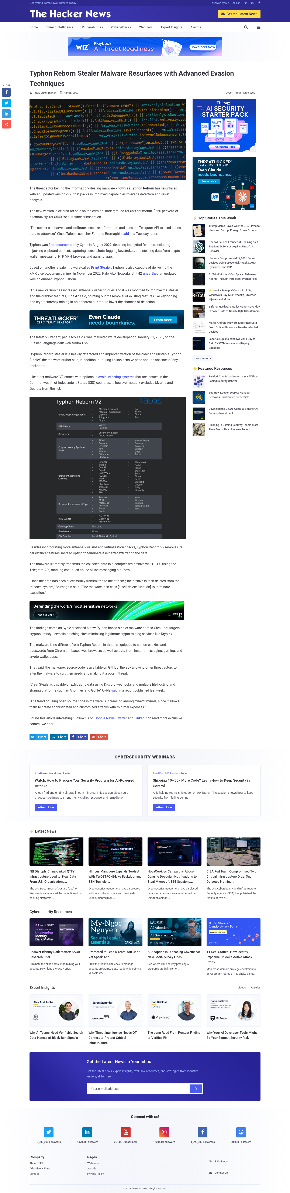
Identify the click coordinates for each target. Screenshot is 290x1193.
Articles (255, 987)
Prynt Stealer (101, 267)
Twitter (121, 718)
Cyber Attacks (121, 27)
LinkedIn (141, 718)
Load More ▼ (203, 358)
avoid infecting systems (116, 377)
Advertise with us (40, 1168)
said (125, 234)
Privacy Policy (95, 1173)
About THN (36, 1163)
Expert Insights (171, 27)
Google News (104, 718)
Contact (34, 1173)
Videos (242, 987)
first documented (62, 245)
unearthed (151, 273)
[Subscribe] (196, 1088)
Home (34, 27)
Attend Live (46, 807)
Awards (196, 27)
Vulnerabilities (92, 27)
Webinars (145, 27)
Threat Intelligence (59, 27)
